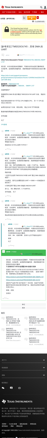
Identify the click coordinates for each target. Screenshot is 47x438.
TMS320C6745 (29, 60)
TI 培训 (34, 12)
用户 (45, 7)
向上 (6, 149)
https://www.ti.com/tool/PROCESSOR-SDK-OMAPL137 (25, 277)
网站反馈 (19, 426)
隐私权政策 (23, 424)
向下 (10, 149)
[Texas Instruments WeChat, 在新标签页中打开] (3, 389)
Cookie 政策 (13, 424)
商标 (12, 426)
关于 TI (4, 360)
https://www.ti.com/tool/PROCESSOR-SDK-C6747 (23, 280)
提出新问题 (38, 17)
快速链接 (5, 367)
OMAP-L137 (30, 86)
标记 (23, 304)
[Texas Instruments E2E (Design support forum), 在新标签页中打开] (11, 389)
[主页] (12, 7)
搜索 (41, 7)
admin (7, 55)
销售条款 (33, 424)
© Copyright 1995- (10, 430)
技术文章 (27, 12)
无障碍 (4, 424)
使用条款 (5, 426)
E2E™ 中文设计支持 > (9, 12)
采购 (3, 375)
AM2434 (37, 60)
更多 (42, 12)
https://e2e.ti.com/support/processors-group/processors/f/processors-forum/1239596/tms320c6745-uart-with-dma (23, 78)
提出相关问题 (31, 17)
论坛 (20, 12)
